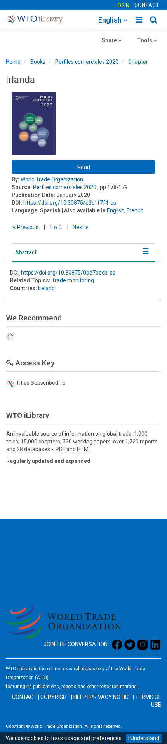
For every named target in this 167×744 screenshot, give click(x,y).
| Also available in (84, 210)
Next (79, 227)
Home (13, 62)
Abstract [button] (26, 252)
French (135, 210)
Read (83, 167)
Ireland (46, 288)
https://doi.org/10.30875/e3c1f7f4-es (69, 203)
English (115, 210)
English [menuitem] (110, 20)
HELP (79, 697)
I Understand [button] (143, 738)
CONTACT (146, 5)
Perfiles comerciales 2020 (86, 62)
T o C (55, 227)
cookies (34, 738)
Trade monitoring (73, 280)
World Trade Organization (52, 179)
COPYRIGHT (55, 697)
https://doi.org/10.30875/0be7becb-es (68, 272)
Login (122, 5)
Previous (27, 227)
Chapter (138, 62)
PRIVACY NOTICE (111, 697)
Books (37, 62)
